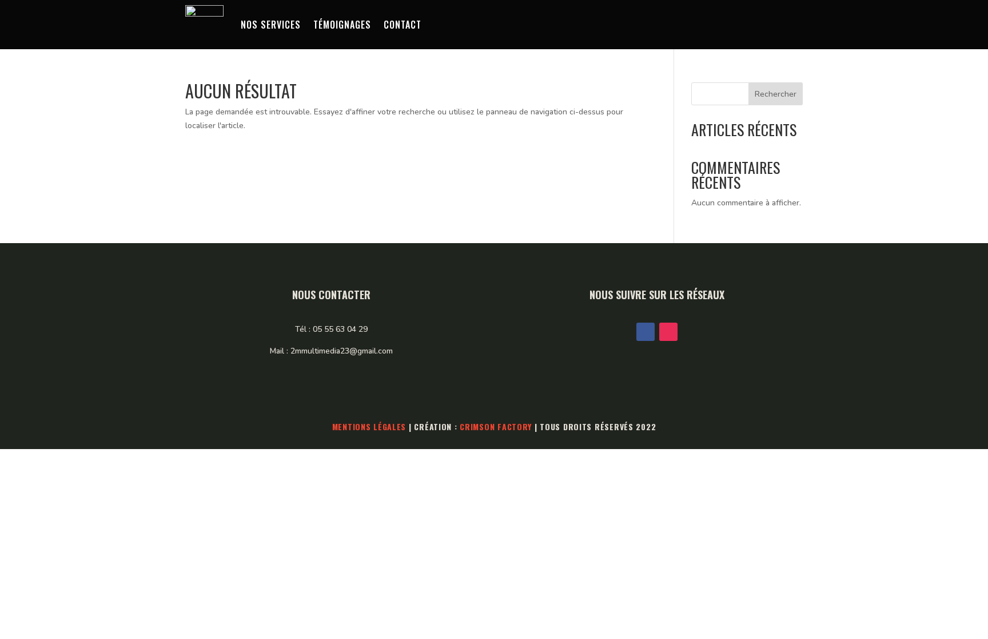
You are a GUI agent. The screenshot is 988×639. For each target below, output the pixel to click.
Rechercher (775, 94)
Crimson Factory (496, 426)
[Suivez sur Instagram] (668, 332)
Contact (402, 24)
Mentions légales (369, 426)
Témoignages (342, 24)
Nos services (271, 24)
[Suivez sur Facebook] (645, 332)
